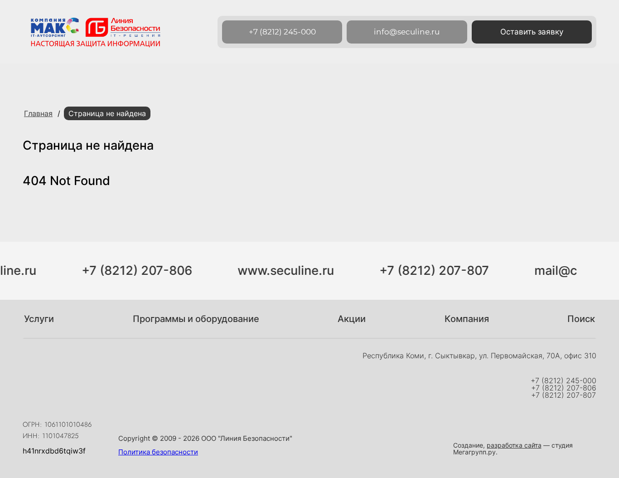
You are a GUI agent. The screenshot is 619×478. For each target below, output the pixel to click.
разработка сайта (514, 445)
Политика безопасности (158, 452)
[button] (532, 32)
